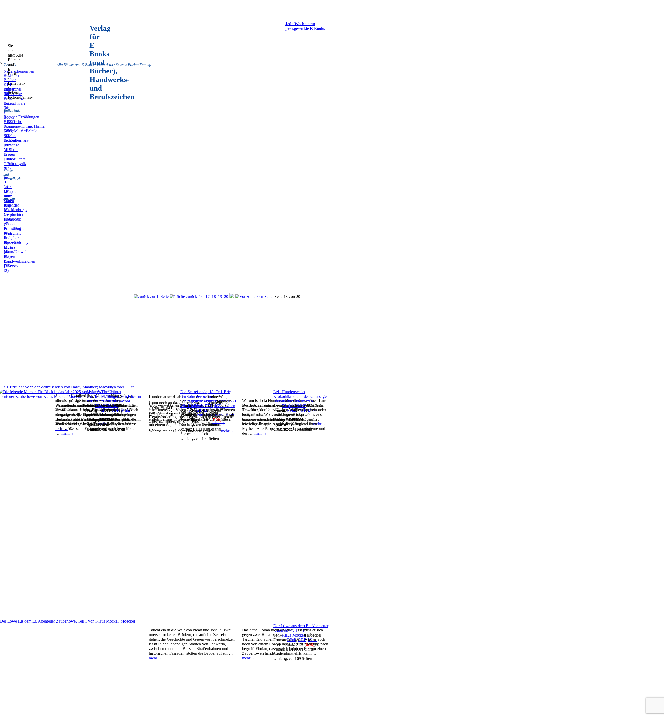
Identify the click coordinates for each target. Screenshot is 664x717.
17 (207, 296)
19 (220, 296)
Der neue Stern (192, 396)
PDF (209, 415)
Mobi (219, 415)
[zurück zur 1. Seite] (152, 296)
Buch (230, 415)
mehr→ (260, 433)
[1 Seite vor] (232, 296)
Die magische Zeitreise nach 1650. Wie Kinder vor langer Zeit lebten (208, 403)
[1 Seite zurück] (184, 296)
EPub (198, 415)
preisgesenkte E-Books (305, 28)
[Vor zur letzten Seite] (254, 296)
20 (226, 296)
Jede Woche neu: (300, 24)
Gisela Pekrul (200, 410)
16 (201, 296)
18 (214, 296)
